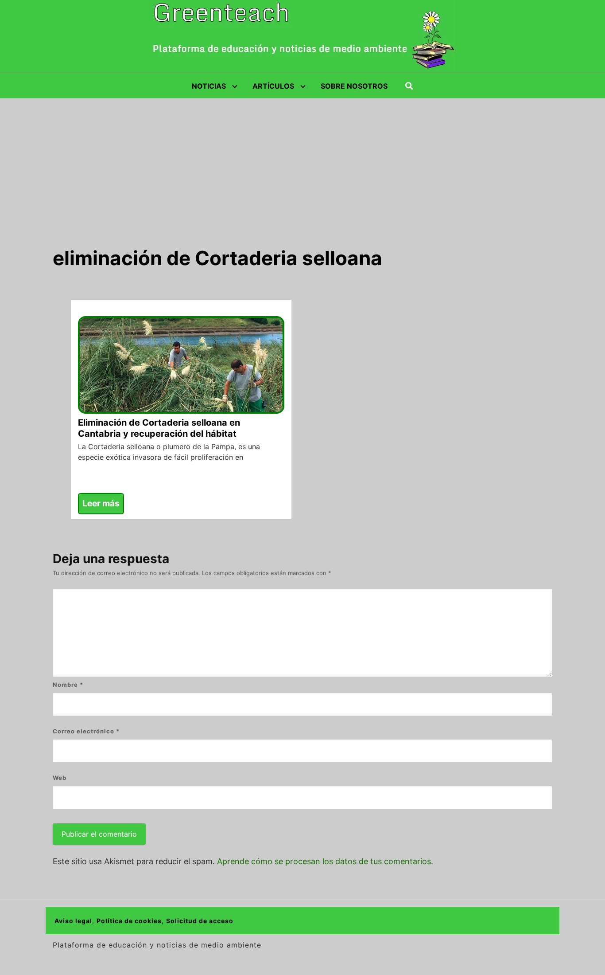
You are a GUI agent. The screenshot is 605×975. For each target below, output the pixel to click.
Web (59, 777)
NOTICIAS (209, 86)
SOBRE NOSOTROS (354, 86)
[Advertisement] (302, 165)
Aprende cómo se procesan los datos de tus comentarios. (325, 861)
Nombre (68, 684)
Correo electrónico (86, 731)
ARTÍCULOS (273, 86)
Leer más (101, 503)
